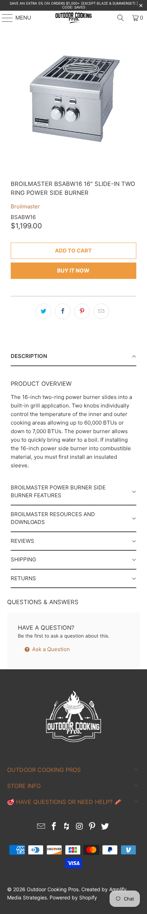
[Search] (120, 18)
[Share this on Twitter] (43, 311)
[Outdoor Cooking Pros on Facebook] (54, 826)
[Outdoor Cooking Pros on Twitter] (105, 826)
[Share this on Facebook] (63, 311)
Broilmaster (25, 206)
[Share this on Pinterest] (82, 311)
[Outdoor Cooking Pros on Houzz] (66, 826)
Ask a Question (50, 649)
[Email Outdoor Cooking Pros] (41, 826)
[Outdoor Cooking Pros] (73, 18)
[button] (73, 356)
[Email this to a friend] (101, 311)
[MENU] (4, 18)
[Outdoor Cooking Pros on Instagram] (79, 826)
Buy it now (73, 270)
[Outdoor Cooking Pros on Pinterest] (92, 826)
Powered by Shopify (73, 897)
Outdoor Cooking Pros (52, 889)
